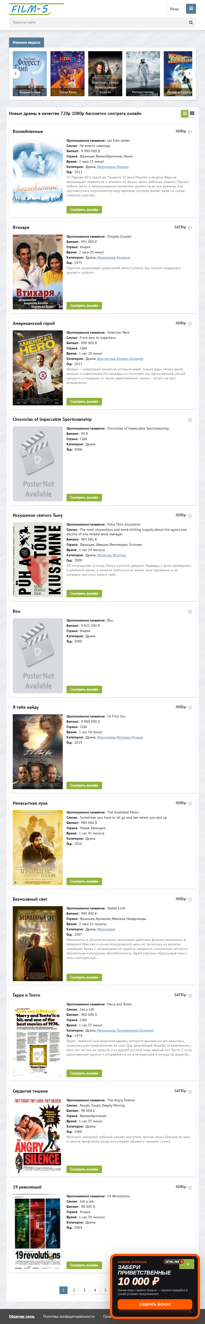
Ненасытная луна (30, 803)
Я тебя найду (26, 707)
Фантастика (106, 359)
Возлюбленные (28, 131)
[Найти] (191, 22)
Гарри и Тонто (26, 995)
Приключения (127, 1030)
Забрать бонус (155, 1304)
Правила (110, 1316)
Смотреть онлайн (84, 209)
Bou (16, 611)
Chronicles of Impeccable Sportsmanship (52, 419)
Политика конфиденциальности (68, 1316)
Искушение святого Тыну (38, 515)
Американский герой (34, 323)
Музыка (137, 737)
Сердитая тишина (30, 1091)
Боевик (122, 359)
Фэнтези (119, 555)
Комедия (123, 257)
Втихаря (21, 227)
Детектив (104, 555)
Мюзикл (122, 167)
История (123, 737)
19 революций (27, 1187)
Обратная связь (21, 1316)
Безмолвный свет (30, 899)
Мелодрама (106, 167)
